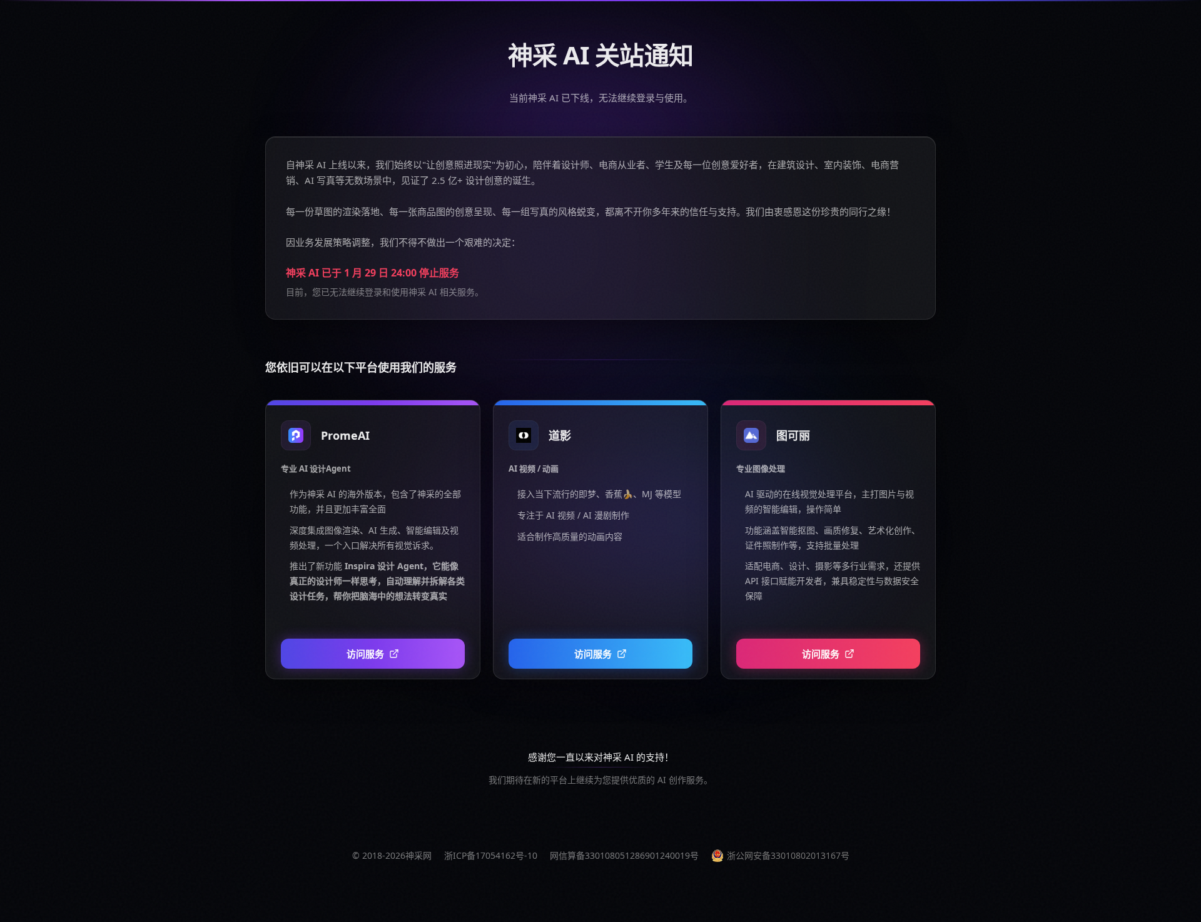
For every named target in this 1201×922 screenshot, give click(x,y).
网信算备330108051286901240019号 (624, 855)
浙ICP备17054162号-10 (490, 855)
